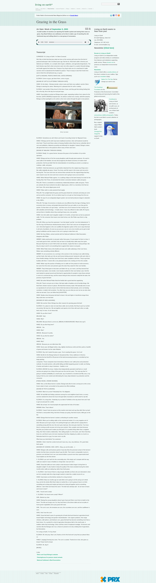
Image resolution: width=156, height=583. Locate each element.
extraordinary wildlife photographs (104, 115)
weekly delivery (112, 72)
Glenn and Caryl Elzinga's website (47, 554)
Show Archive (50, 8)
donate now (110, 62)
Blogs (67, 8)
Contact (42, 573)
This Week (43, 8)
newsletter (103, 76)
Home (37, 8)
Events (78, 8)
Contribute (112, 99)
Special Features (60, 8)
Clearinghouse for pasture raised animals (49, 557)
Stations (73, 8)
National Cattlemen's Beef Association (48, 560)
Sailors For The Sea (107, 79)
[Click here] (108, 48)
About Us (84, 8)
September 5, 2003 (60, 29)
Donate (90, 8)
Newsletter (38, 10)
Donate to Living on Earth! (102, 53)
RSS (46, 573)
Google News (74, 15)
